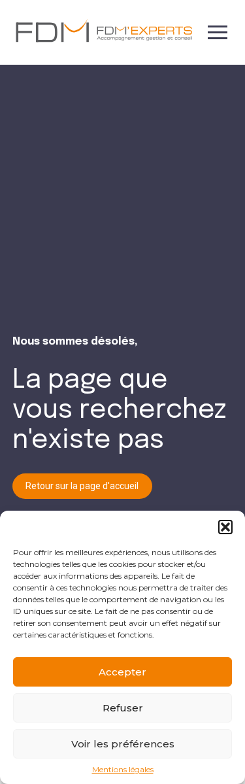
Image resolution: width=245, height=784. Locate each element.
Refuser (123, 708)
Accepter (122, 672)
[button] (225, 527)
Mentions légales (123, 769)
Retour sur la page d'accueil (82, 486)
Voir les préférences (122, 744)
